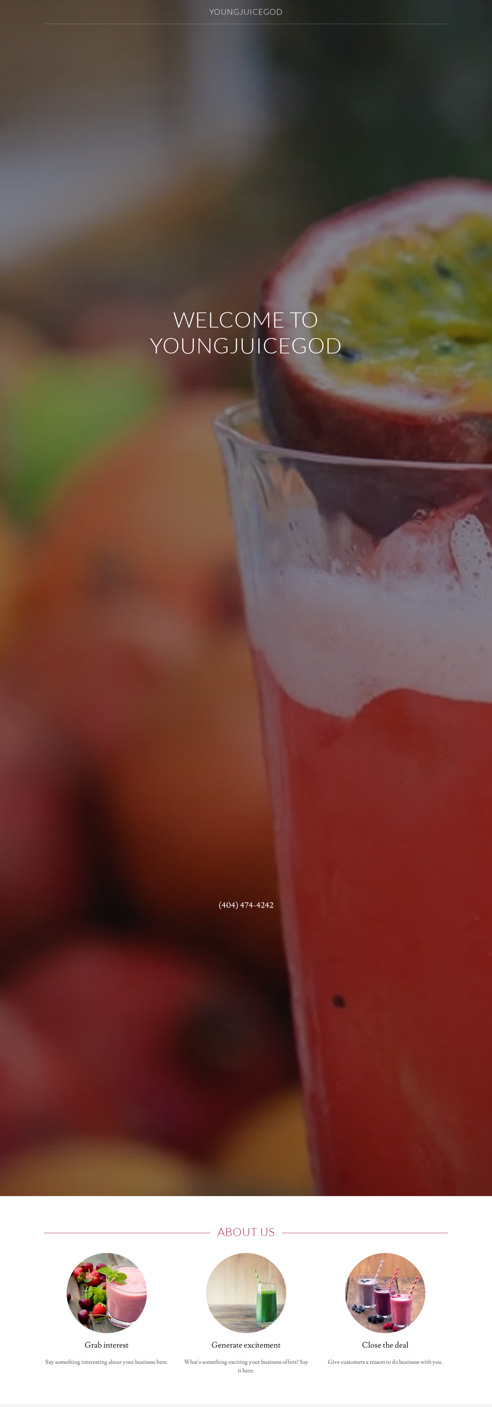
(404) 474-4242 (246, 905)
